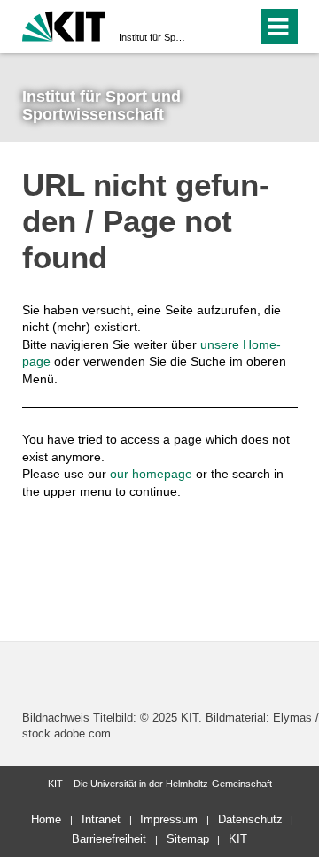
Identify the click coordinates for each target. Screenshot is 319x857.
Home (46, 819)
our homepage (151, 474)
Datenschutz (250, 819)
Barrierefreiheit (109, 838)
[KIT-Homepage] (64, 24)
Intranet (101, 819)
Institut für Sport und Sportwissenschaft (154, 37)
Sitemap (188, 838)
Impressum (169, 819)
